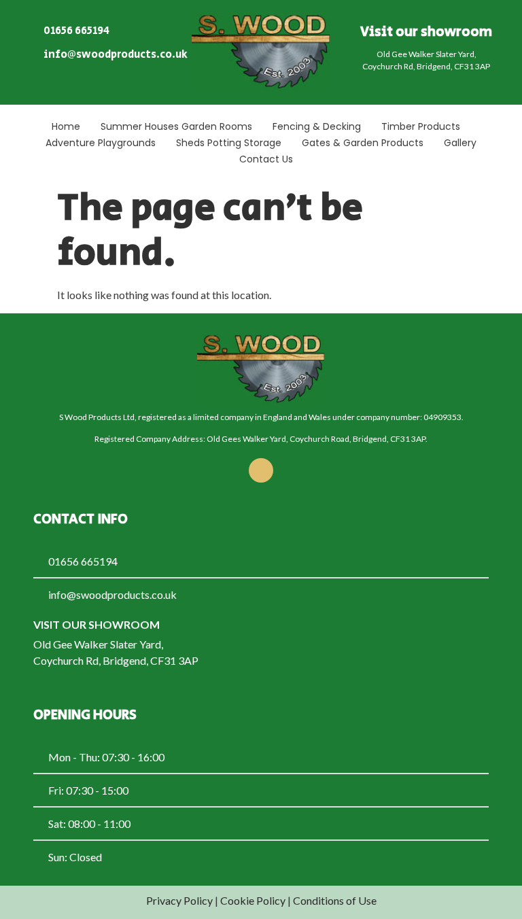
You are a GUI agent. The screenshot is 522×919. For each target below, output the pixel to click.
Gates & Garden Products (362, 143)
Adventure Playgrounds (101, 143)
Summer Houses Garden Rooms (176, 126)
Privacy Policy (179, 900)
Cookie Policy (252, 900)
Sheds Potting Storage (228, 143)
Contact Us (266, 159)
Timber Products (420, 126)
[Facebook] (261, 470)
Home (66, 126)
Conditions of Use (335, 900)
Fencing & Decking (317, 126)
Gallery (460, 143)
